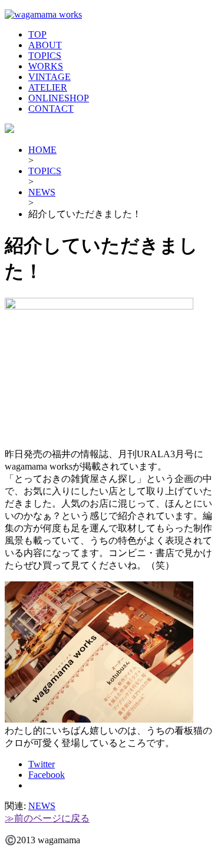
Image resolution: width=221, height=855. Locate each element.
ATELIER (47, 87)
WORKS (45, 66)
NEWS (41, 192)
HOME (42, 150)
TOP (37, 34)
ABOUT (45, 45)
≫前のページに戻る (47, 818)
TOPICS (44, 56)
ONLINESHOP (58, 98)
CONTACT (51, 109)
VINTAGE (49, 77)
